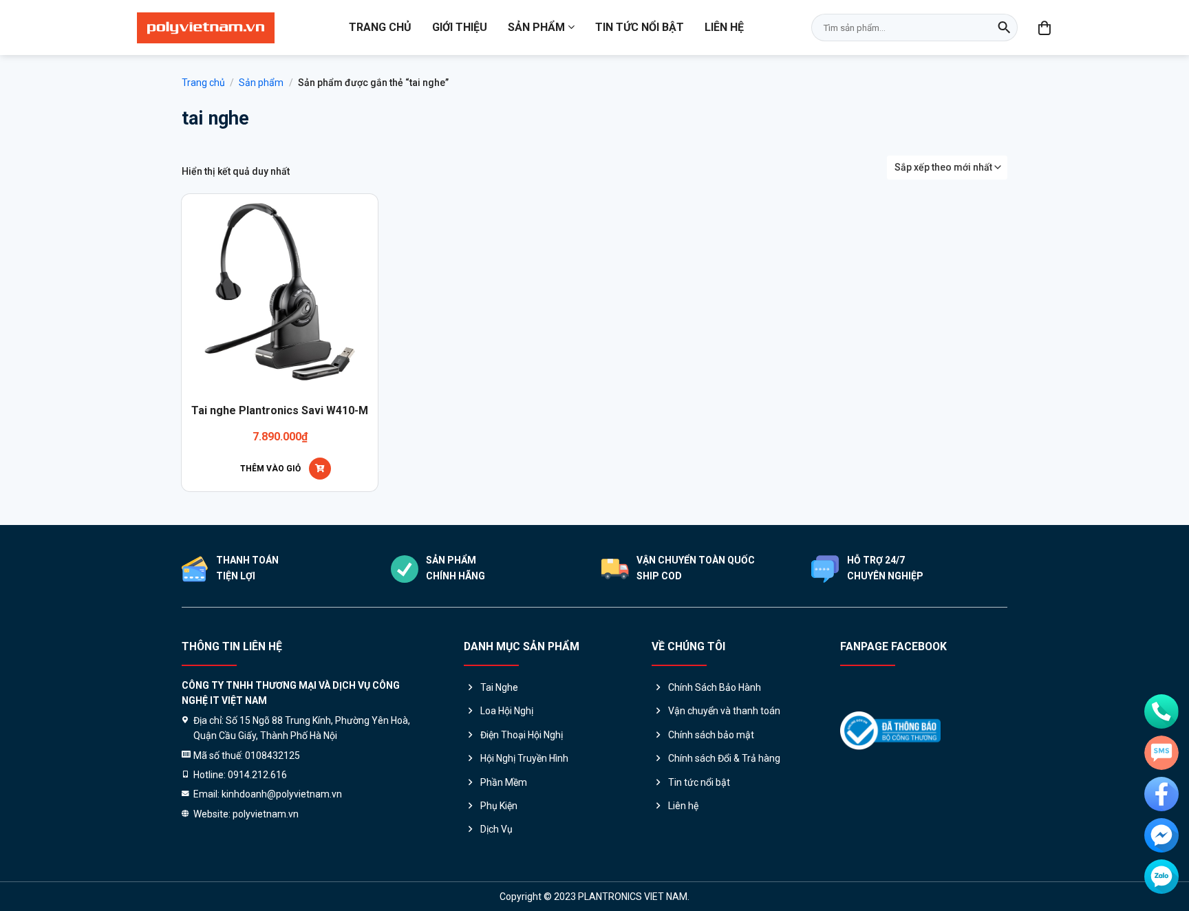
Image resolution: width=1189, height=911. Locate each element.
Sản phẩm (536, 27)
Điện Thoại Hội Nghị (521, 734)
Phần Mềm (503, 782)
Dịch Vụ (496, 829)
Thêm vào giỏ (270, 468)
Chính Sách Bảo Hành (714, 687)
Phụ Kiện (498, 805)
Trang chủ (380, 27)
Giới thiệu (459, 27)
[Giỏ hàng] (1045, 27)
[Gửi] (1004, 27)
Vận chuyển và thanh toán (724, 710)
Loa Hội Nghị (506, 710)
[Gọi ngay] (1161, 711)
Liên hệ (724, 27)
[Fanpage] (1161, 794)
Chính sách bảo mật (711, 734)
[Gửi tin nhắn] (1161, 753)
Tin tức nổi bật (639, 27)
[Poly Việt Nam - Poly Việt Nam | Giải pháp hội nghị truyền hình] (206, 28)
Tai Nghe (499, 687)
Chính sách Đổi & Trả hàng (724, 758)
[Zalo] (1161, 876)
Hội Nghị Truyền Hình (524, 758)
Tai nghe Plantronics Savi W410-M (279, 410)
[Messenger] (1161, 835)
